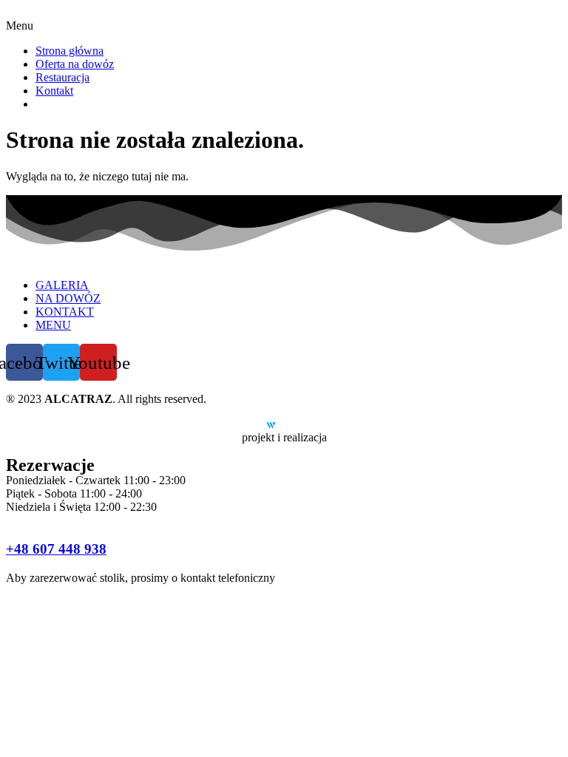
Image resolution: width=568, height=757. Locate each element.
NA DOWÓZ (68, 298)
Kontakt (54, 90)
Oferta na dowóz (75, 64)
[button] (284, 26)
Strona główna (70, 50)
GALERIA (62, 285)
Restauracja (62, 77)
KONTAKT (65, 311)
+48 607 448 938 (56, 549)
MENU (53, 325)
